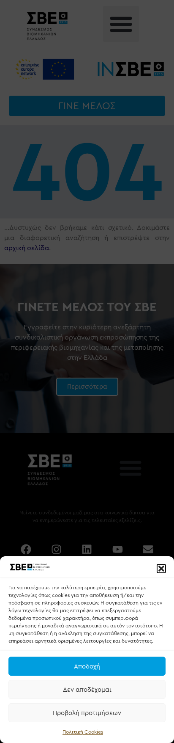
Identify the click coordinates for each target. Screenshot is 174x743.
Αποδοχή (87, 666)
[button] (161, 568)
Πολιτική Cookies (83, 732)
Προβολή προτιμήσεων (87, 713)
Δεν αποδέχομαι (87, 689)
